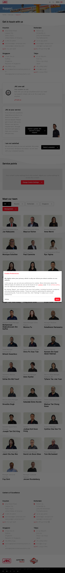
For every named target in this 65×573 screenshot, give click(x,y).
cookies (40, 284)
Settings (7, 299)
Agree (57, 299)
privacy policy (55, 284)
